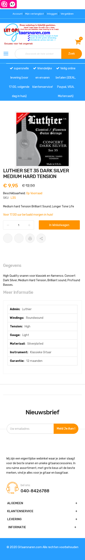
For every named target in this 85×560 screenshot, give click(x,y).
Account (17, 13)
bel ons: (26, 485)
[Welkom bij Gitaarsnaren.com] (14, 34)
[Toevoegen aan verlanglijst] (7, 238)
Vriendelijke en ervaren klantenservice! (42, 78)
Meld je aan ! (66, 428)
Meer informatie (18, 292)
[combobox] (48, 54)
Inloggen (52, 13)
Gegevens (12, 265)
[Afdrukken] (30, 238)
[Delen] (41, 238)
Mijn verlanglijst (34, 13)
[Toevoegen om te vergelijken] (19, 238)
